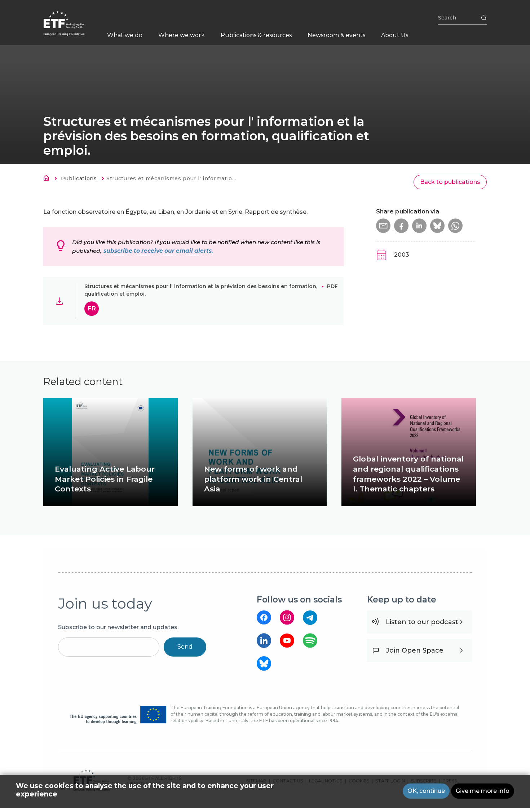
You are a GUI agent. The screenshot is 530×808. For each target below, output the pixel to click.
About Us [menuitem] (394, 35)
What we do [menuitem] (124, 35)
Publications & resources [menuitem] (256, 35)
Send (185, 646)
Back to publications (450, 181)
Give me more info (482, 790)
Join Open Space (414, 650)
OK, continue (426, 790)
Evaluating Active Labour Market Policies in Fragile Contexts (105, 479)
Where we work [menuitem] (181, 35)
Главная (48, 179)
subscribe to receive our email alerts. (158, 250)
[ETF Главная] (71, 28)
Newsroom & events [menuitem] (336, 35)
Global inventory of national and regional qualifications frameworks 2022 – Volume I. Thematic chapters (408, 474)
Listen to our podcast (422, 622)
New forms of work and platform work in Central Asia (253, 479)
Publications (79, 178)
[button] (383, 225)
